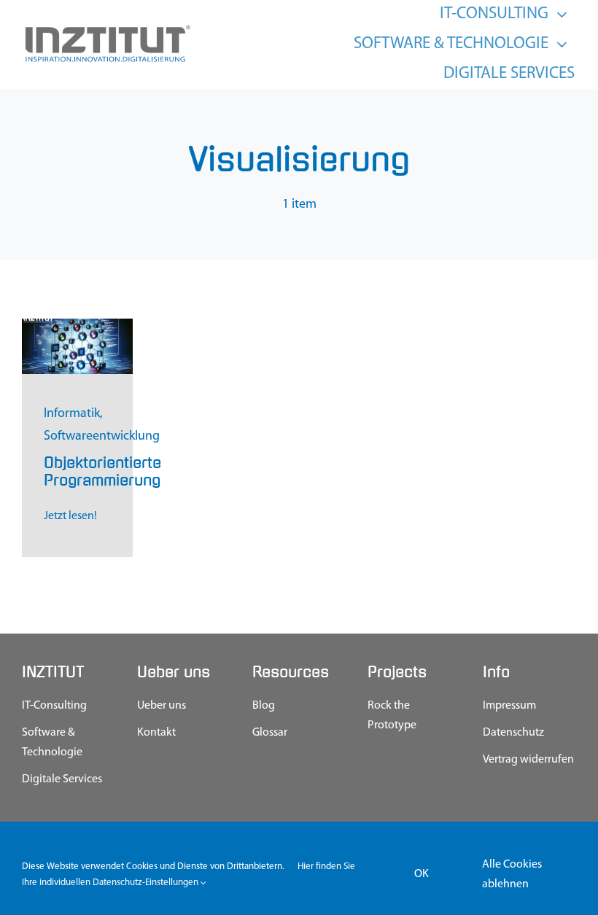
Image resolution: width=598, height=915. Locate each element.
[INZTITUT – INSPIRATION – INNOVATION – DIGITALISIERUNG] (107, 29)
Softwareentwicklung (102, 436)
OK (421, 874)
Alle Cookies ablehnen (512, 874)
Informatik (72, 414)
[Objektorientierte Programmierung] (77, 325)
